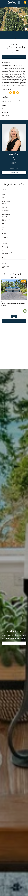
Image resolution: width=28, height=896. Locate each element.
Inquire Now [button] (14, 57)
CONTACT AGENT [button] (14, 172)
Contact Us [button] (14, 643)
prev (12, 34)
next (15, 34)
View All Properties (14, 321)
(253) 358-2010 (14, 164)
